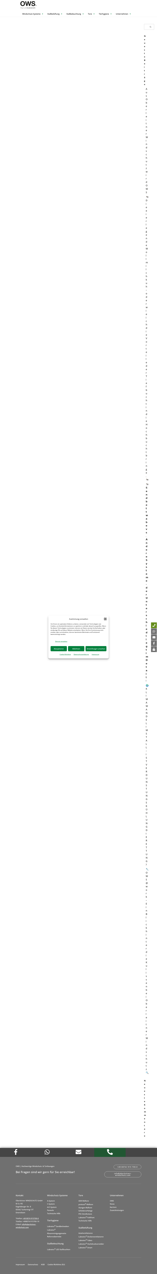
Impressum (95, 654)
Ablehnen (76, 649)
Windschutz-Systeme (31, 14)
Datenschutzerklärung (81, 654)
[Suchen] (150, 27)
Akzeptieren (59, 649)
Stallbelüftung (53, 14)
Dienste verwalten (61, 641)
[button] (105, 619)
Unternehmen (122, 14)
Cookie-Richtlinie (65, 654)
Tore (90, 14)
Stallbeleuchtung (73, 14)
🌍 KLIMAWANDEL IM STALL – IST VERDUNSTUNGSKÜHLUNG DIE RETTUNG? (147, 775)
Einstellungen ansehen (96, 649)
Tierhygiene (104, 14)
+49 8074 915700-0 (31, 1218)
